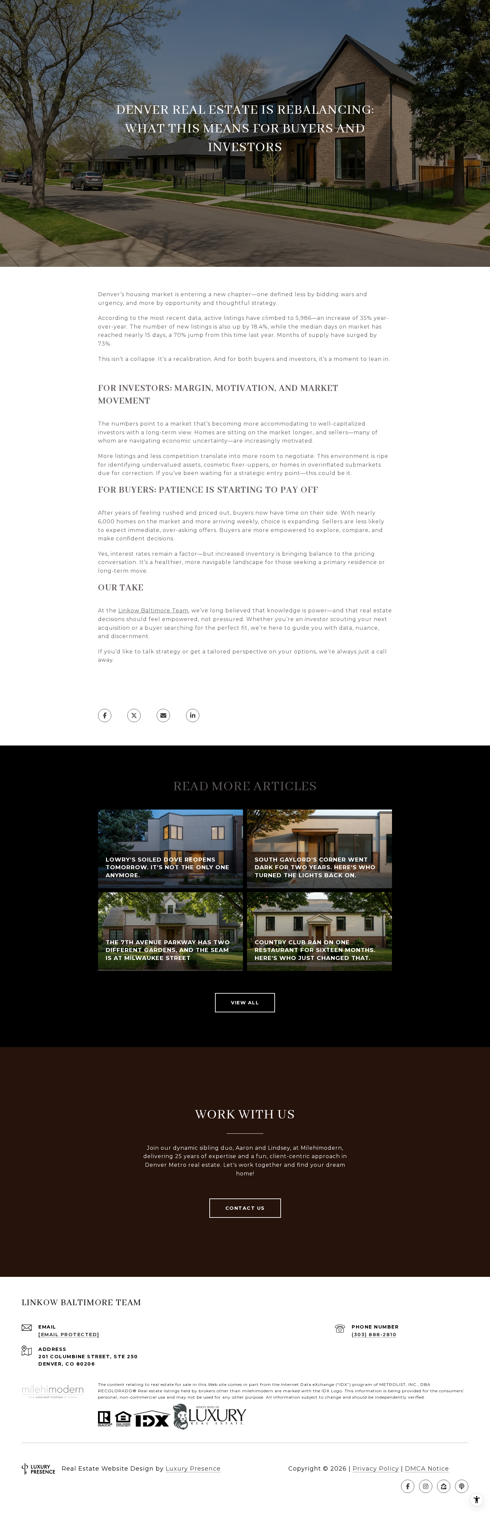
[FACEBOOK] (407, 1486)
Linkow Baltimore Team (153, 610)
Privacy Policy (376, 1468)
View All (245, 1003)
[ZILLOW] (443, 1486)
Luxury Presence (193, 1468)
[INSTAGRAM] (425, 1486)
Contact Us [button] (245, 1208)
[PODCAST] (461, 1486)
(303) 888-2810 (374, 1335)
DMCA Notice (427, 1468)
